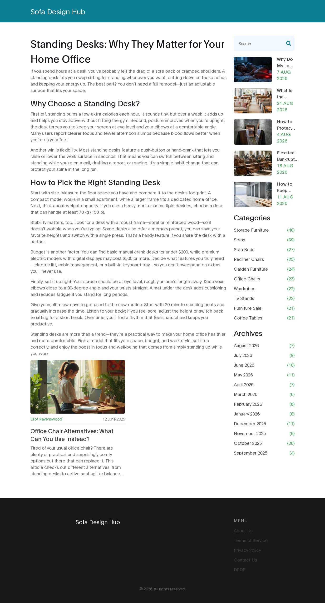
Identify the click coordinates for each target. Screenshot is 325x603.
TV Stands (244, 298)
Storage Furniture (251, 230)
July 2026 (243, 355)
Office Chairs (247, 278)
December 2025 (250, 423)
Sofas (239, 239)
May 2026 (243, 374)
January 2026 (247, 413)
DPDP (239, 569)
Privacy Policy (247, 550)
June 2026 (244, 365)
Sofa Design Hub (57, 11)
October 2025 (248, 443)
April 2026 (243, 384)
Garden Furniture (251, 269)
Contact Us (245, 559)
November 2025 (250, 433)
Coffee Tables (248, 317)
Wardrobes (244, 288)
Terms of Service (251, 540)
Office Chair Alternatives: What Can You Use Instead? (71, 434)
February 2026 (248, 404)
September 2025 (250, 453)
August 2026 (246, 345)
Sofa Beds (244, 249)
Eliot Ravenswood (46, 418)
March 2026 (245, 394)
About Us (243, 530)
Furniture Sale (247, 308)
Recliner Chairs (249, 259)
